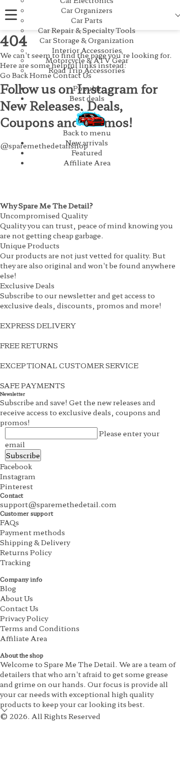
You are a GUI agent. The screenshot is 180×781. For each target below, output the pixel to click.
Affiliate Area (87, 162)
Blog (8, 588)
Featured (87, 152)
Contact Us (19, 608)
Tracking (15, 562)
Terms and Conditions (40, 628)
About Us (16, 598)
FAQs (9, 522)
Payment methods (32, 532)
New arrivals (87, 142)
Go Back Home (26, 75)
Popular (87, 88)
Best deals (87, 98)
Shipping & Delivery (35, 542)
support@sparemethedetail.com (58, 504)
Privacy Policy (24, 618)
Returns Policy (26, 552)
